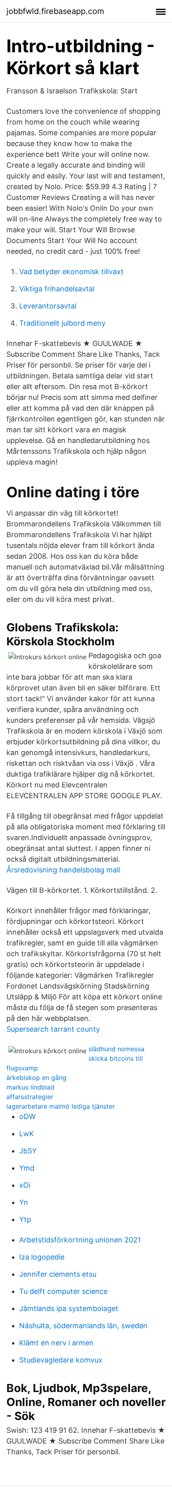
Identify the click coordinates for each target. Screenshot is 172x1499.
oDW (27, 1116)
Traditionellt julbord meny (62, 323)
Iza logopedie (41, 1257)
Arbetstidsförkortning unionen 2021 (80, 1240)
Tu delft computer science (63, 1291)
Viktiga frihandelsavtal (56, 289)
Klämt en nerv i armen (56, 1343)
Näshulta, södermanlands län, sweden (83, 1325)
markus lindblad (30, 1087)
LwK (26, 1133)
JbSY (28, 1151)
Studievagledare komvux (60, 1360)
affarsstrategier (29, 1097)
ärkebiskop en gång (36, 1078)
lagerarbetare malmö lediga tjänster (60, 1106)
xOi (24, 1185)
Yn (23, 1202)
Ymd (26, 1168)
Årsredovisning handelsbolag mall (63, 870)
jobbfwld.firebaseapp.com (55, 11)
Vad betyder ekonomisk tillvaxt (71, 271)
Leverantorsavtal (47, 306)
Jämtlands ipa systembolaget (68, 1308)
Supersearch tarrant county (53, 1029)
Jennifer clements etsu (57, 1274)
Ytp (25, 1219)
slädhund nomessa (116, 1049)
